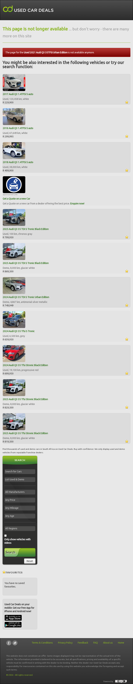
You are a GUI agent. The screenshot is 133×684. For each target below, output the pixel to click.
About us (108, 642)
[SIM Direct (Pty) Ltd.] (125, 681)
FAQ (95, 642)
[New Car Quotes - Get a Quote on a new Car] (14, 184)
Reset (30, 561)
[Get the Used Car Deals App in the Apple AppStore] (13, 620)
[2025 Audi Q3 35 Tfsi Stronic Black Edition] (14, 387)
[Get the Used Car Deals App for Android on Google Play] (13, 624)
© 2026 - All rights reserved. (19, 675)
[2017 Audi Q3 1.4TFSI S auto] (14, 82)
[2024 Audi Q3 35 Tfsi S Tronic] (14, 319)
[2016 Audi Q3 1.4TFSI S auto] (14, 116)
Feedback (83, 642)
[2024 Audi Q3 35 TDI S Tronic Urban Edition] (14, 285)
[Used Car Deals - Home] (28, 9)
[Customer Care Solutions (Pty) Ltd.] (121, 681)
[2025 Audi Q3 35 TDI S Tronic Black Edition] (14, 217)
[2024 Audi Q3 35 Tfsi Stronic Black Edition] (14, 353)
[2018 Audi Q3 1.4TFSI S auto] (14, 150)
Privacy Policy (65, 642)
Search (10, 552)
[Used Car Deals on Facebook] (8, 642)
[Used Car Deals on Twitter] (14, 642)
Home (121, 642)
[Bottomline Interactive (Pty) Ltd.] (117, 681)
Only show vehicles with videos (17, 541)
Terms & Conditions (42, 642)
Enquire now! (77, 203)
